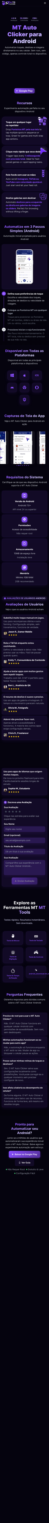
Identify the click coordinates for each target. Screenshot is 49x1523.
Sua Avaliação (11, 807)
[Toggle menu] (45, 3)
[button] (42, 448)
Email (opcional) (12, 835)
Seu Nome (9, 824)
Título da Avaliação (13, 846)
